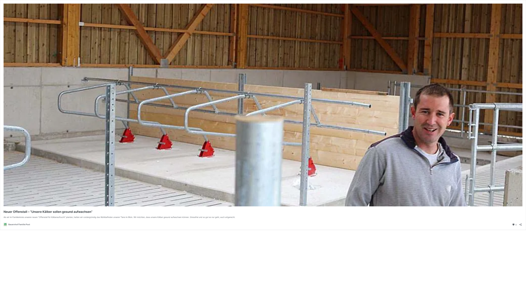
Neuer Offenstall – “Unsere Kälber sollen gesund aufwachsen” (48, 212)
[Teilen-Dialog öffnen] (520, 224)
